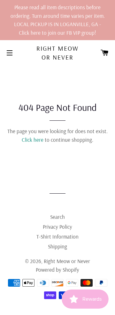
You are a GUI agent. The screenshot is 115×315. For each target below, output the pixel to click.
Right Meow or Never (57, 52)
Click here (32, 139)
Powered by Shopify (57, 269)
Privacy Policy (57, 226)
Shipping (57, 246)
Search (57, 216)
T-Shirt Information (57, 236)
